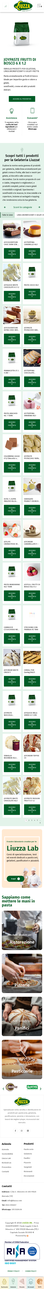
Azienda (5, 1149)
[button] (3, 1088)
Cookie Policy (30, 1271)
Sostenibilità (7, 1154)
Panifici (27, 1158)
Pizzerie (27, 1163)
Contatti (5, 1171)
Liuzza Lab (6, 1158)
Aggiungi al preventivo (22, 99)
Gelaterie (28, 1154)
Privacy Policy (14, 1271)
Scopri (13, 879)
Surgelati (28, 1167)
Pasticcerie (28, 1149)
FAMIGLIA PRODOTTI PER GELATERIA (19, 69)
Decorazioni (29, 1176)
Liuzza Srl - (28, 1223)
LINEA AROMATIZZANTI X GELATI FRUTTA (21, 71)
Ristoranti (28, 1171)
